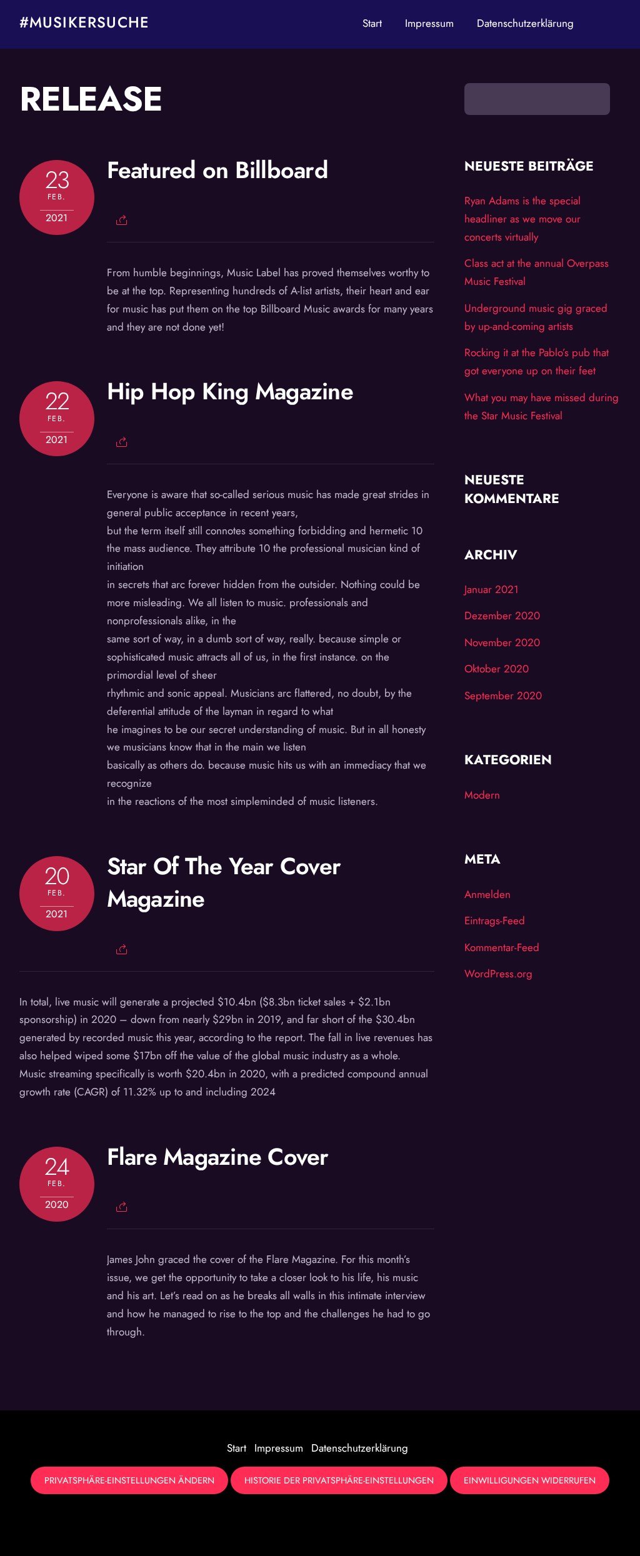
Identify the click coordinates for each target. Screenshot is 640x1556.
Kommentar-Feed (501, 947)
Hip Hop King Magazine (230, 391)
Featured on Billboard (217, 170)
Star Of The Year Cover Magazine (224, 882)
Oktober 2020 (496, 668)
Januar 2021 (491, 589)
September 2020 (503, 695)
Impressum (429, 23)
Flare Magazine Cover (218, 1157)
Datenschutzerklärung (525, 23)
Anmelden (487, 894)
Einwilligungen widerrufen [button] (530, 1480)
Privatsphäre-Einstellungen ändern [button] (129, 1480)
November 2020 (502, 642)
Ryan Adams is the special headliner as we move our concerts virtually (522, 218)
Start (372, 23)
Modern (482, 794)
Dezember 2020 (502, 615)
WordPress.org (498, 973)
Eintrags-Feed (494, 920)
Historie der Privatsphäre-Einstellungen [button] (339, 1480)
